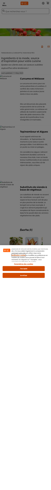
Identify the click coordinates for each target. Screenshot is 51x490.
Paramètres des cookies (23, 264)
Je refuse (23, 275)
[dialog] (25, 367)
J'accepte (23, 268)
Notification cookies (19, 255)
